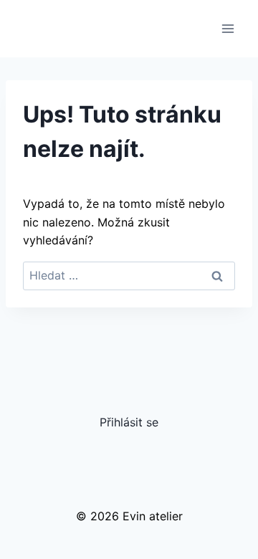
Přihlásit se (129, 422)
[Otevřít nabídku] (227, 28)
